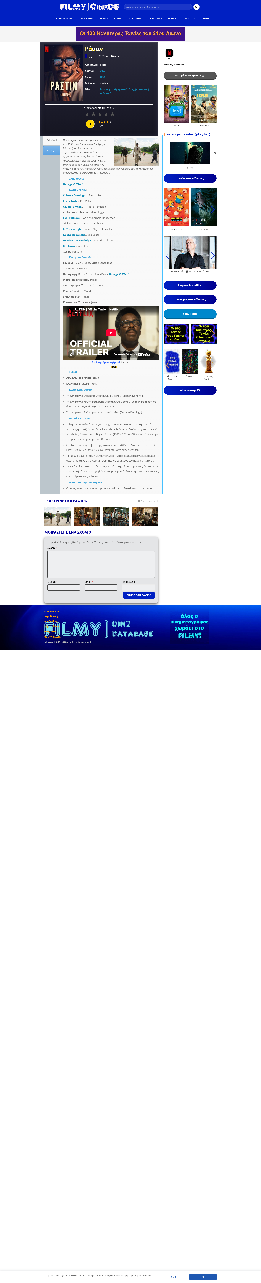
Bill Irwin (69, 246)
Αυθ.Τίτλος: (91, 64)
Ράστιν (94, 49)
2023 (103, 70)
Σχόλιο (52, 548)
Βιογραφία (106, 89)
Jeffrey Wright (72, 229)
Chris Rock (70, 201)
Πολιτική (105, 93)
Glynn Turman (72, 206)
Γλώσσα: (90, 83)
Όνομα (52, 581)
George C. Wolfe (73, 184)
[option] (57, 516)
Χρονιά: (89, 70)
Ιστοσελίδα (128, 581)
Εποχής (133, 89)
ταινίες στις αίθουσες (190, 178)
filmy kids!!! (190, 313)
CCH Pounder (71, 218)
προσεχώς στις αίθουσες (190, 299)
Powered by (169, 65)
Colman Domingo (74, 195)
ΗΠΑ (102, 76)
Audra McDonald (74, 235)
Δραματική (120, 89)
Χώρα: (88, 76)
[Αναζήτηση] (196, 7)
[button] (215, 153)
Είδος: (88, 89)
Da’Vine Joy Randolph (77, 240)
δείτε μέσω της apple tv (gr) (190, 75)
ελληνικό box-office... (190, 285)
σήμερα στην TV (190, 390)
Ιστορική (144, 89)
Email (89, 581)
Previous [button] (46, 516)
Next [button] (155, 516)
